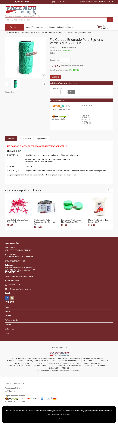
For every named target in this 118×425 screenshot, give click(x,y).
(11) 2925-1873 (23, 2)
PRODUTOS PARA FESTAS (59, 33)
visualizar (18, 203)
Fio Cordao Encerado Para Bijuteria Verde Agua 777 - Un (76, 41)
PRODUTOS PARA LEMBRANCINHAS (70, 366)
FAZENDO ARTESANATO (14, 33)
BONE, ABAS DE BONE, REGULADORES (66, 361)
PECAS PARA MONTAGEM (59, 363)
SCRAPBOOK (54, 368)
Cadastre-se (62, 27)
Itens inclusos (25, 138)
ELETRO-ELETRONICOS (23, 363)
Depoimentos (41, 138)
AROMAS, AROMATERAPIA (93, 358)
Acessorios (87, 33)
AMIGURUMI (62, 358)
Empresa (35, 27)
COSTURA (104, 361)
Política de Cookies (11, 320)
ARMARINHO (75, 358)
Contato (52, 27)
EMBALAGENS (41, 363)
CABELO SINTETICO (90, 361)
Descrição (11, 138)
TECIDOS (65, 368)
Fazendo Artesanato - (51, 370)
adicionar (18, 208)
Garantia (43, 27)
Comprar (55, 77)
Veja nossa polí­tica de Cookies (59, 414)
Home (27, 27)
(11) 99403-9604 (60, 2)
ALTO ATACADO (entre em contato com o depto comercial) (33, 358)
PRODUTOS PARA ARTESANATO (36, 33)
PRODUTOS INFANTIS (92, 363)
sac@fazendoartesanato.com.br (19, 289)
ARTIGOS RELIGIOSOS (15, 361)
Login (70, 27)
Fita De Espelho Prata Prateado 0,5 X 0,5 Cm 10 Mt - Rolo (45, 222)
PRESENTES (76, 363)
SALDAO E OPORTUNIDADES (97, 366)
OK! (59, 418)
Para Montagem (76, 33)
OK (71, 92)
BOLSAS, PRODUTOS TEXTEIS (37, 361)
